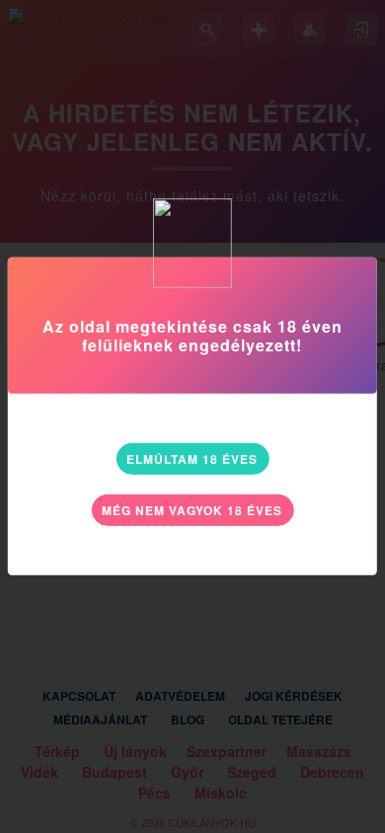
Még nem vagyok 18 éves (192, 510)
